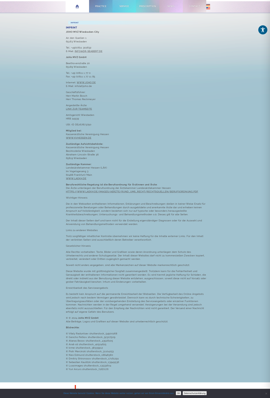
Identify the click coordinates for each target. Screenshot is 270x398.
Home (77, 6)
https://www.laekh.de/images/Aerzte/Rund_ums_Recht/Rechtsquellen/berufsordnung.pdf (132, 191)
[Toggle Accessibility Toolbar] (263, 30)
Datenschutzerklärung (194, 393)
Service (124, 6)
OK (178, 393)
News (171, 6)
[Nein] (266, 393)
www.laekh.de (76, 178)
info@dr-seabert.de (88, 51)
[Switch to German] (208, 6)
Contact (194, 6)
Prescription (147, 6)
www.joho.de (86, 82)
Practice (100, 6)
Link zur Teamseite (79, 109)
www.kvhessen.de (78, 137)
